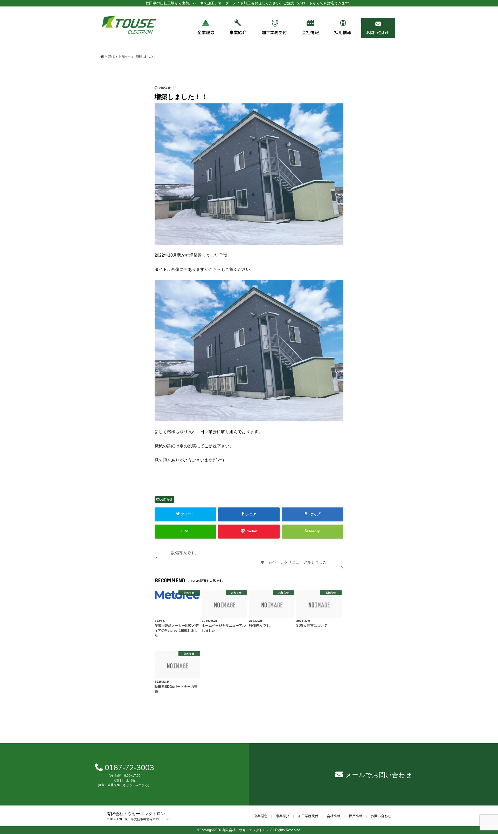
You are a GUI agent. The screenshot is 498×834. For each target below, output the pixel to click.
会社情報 (333, 816)
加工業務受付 (308, 816)
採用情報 (355, 816)
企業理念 (260, 816)
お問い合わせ (381, 816)
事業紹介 (282, 816)
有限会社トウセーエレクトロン (245, 830)
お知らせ (166, 499)
